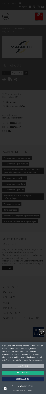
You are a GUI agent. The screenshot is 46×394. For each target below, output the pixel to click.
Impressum (16, 390)
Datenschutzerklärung (26, 390)
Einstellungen (23, 379)
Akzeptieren (23, 372)
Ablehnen (23, 366)
